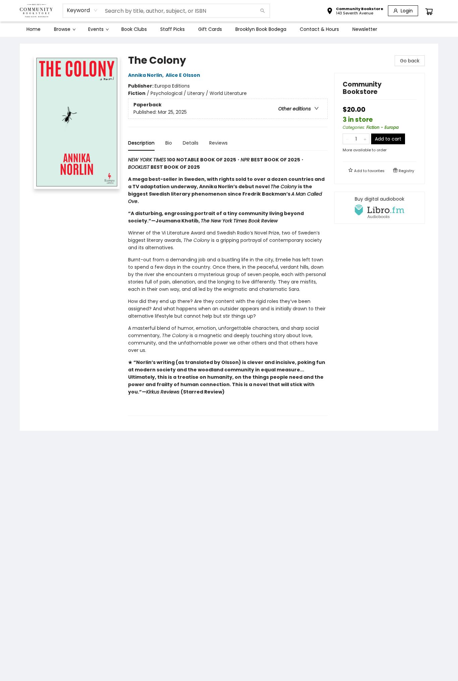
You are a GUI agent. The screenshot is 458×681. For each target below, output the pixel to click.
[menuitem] (33, 29)
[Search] (262, 10)
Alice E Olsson (183, 75)
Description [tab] (141, 143)
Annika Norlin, (146, 75)
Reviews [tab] (218, 143)
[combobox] (82, 10)
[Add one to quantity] (365, 139)
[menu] (229, 29)
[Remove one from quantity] (347, 139)
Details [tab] (190, 143)
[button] (355, 11)
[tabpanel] (228, 286)
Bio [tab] (168, 143)
